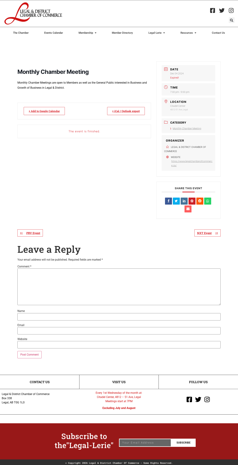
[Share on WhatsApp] (207, 201)
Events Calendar (53, 32)
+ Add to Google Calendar (44, 111)
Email (20, 325)
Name (21, 311)
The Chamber (21, 32)
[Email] (188, 208)
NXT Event (204, 233)
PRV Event (33, 233)
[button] (232, 20)
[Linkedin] (184, 201)
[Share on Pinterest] (192, 201)
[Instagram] (231, 10)
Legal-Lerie (155, 32)
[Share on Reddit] (199, 201)
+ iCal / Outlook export (126, 111)
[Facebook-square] (212, 10)
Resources (187, 32)
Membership (86, 32)
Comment (24, 266)
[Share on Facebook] (168, 201)
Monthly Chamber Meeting (187, 128)
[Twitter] (221, 10)
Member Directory (122, 32)
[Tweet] (176, 201)
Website (22, 339)
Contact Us (218, 32)
